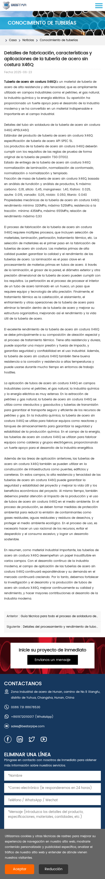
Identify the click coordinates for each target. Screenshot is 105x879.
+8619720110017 (22, 717)
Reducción (54, 869)
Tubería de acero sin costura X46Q (29, 82)
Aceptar (19, 869)
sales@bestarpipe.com (27, 726)
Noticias (28, 40)
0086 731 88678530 (25, 707)
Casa (13, 40)
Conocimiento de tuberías (59, 40)
